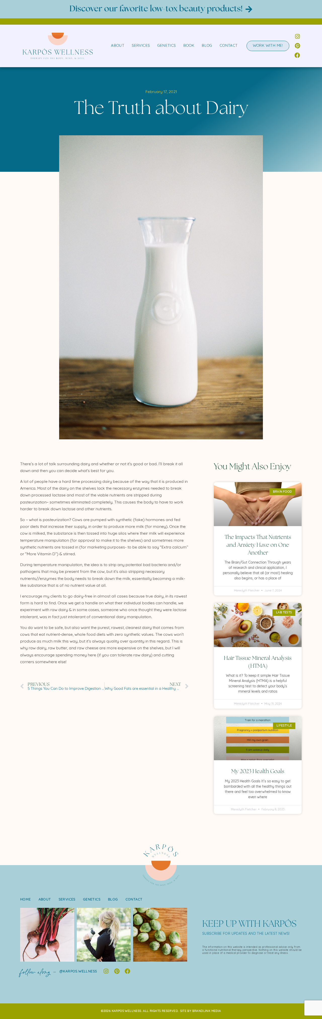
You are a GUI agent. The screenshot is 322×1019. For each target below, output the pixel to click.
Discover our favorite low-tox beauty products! (156, 9)
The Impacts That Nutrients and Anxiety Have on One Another (258, 545)
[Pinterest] (297, 45)
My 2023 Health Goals (257, 772)
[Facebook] (297, 55)
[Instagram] (297, 36)
